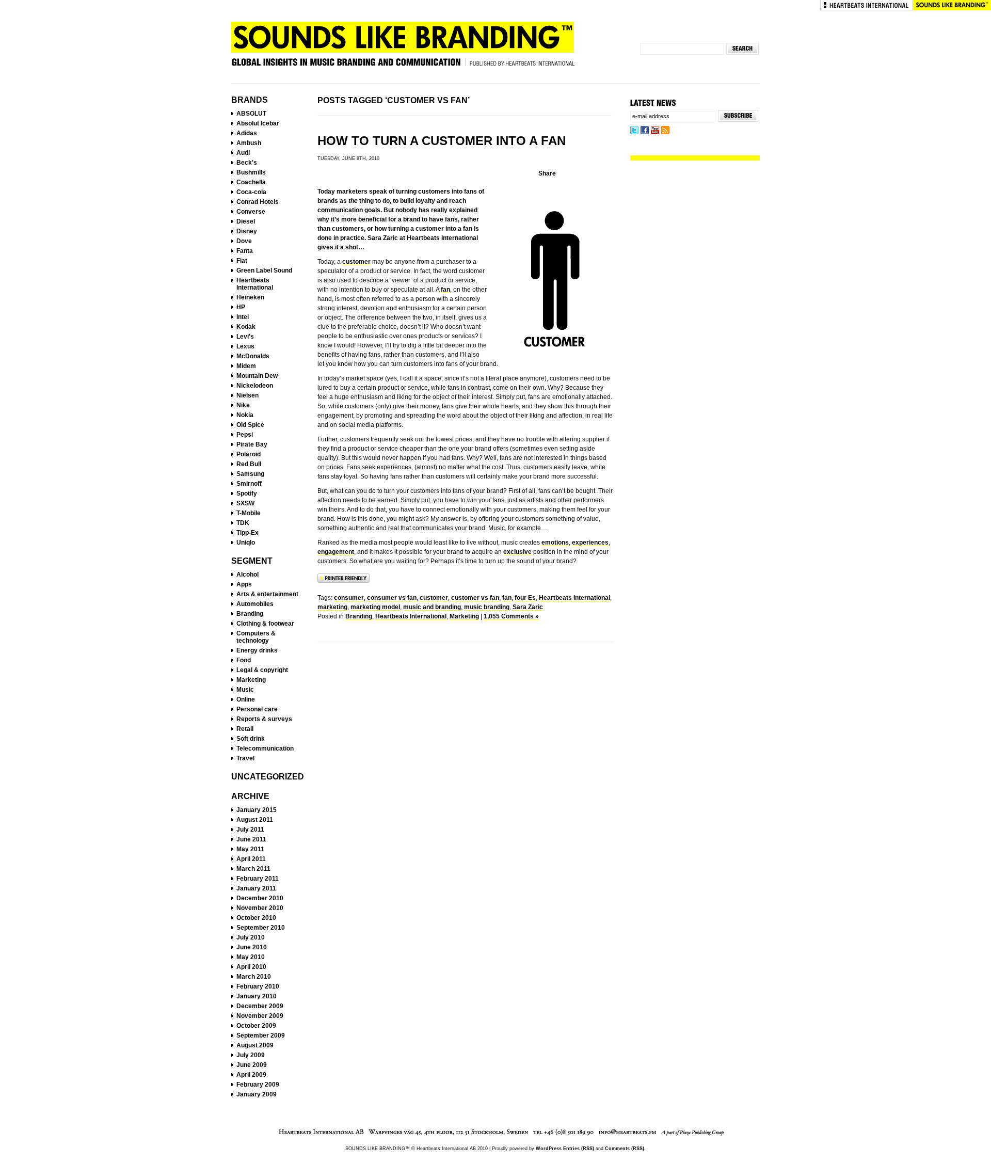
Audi (243, 152)
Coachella (251, 182)
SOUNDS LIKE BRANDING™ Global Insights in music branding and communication (402, 48)
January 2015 (256, 810)
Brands (249, 99)
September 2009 (260, 1035)
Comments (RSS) (624, 1148)
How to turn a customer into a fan (441, 141)
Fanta (244, 250)
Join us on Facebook (645, 130)
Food (243, 660)
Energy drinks (257, 650)
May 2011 (250, 849)
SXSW (245, 503)
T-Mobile (248, 513)
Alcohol (247, 574)
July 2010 (250, 937)
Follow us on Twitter (634, 130)
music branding (486, 607)
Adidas (246, 133)
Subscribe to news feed (665, 130)
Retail (244, 728)
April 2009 (251, 1074)
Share (547, 173)
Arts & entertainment (267, 594)
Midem (246, 366)
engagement (335, 551)
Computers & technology (256, 637)
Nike (243, 405)
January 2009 (256, 1094)
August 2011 (254, 819)
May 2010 (250, 957)
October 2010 (256, 917)
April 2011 (251, 859)
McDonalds (252, 356)
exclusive (517, 551)
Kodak (245, 326)
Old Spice (250, 424)
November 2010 (259, 908)
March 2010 (253, 976)
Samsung (250, 473)
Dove (244, 241)
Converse (250, 211)
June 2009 (251, 1065)
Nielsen (247, 395)
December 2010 (259, 898)
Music (245, 689)
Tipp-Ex (247, 532)
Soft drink (250, 738)
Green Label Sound (264, 270)
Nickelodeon (254, 385)
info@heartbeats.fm (628, 1132)
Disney (246, 231)
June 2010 (251, 947)
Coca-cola (251, 192)
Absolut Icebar (257, 123)
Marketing (251, 679)
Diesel (245, 221)
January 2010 (256, 996)
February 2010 (257, 986)
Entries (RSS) (578, 1148)
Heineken (250, 297)
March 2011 (253, 868)
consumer (349, 597)
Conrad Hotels (257, 201)
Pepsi (244, 434)
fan (445, 289)
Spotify (246, 493)
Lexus (245, 346)
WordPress (549, 1148)
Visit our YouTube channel (655, 130)
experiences (590, 542)
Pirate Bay (251, 444)
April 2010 (251, 966)
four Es (525, 597)
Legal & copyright (262, 670)
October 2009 (256, 1025)
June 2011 (251, 839)
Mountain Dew (257, 375)
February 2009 (257, 1084)
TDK (242, 523)
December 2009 (259, 1006)
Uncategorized (267, 776)
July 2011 (250, 829)
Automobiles (255, 604)
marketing (332, 607)
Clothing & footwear (265, 623)
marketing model (375, 607)
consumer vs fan (392, 597)
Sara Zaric (528, 607)
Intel (242, 317)
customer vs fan (475, 597)
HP (240, 307)
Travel (245, 758)
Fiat (241, 260)
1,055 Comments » (511, 616)
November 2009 (259, 1015)
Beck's (246, 162)
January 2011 (256, 888)
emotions (555, 542)
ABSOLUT (251, 113)
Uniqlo (245, 542)
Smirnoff (249, 483)
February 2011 (257, 878)
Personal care (257, 709)
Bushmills (251, 172)
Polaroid (248, 454)
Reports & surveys (264, 719)
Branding (249, 613)
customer (356, 261)
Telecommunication (265, 748)
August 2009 (255, 1045)
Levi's (245, 336)
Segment (252, 560)
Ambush (248, 143)
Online (245, 699)
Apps (244, 584)
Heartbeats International (866, 5)
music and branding (432, 607)
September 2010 (260, 927)
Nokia (244, 415)
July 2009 (250, 1055)
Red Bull (248, 464)
